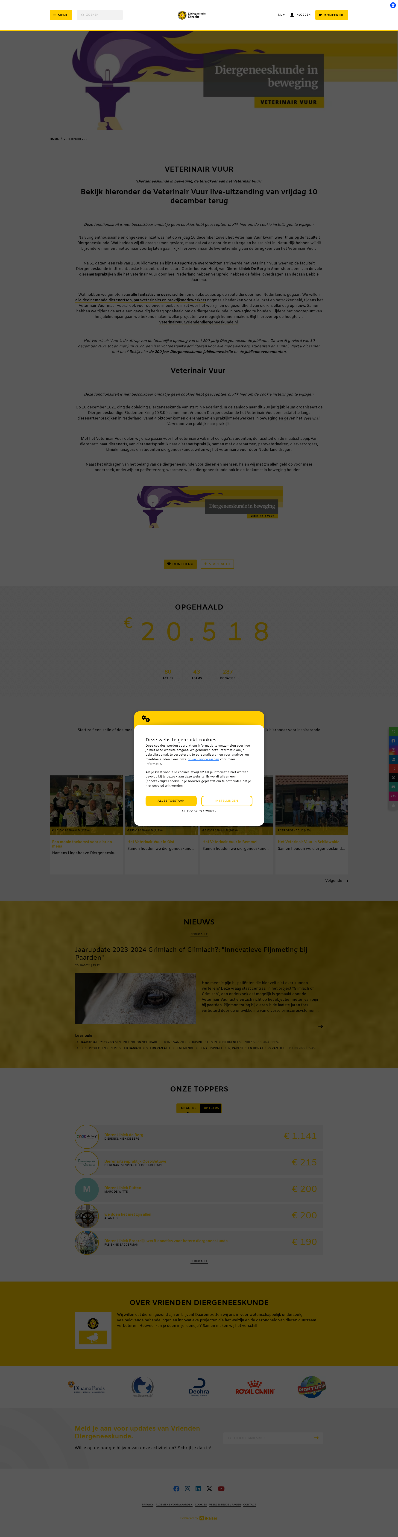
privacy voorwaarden (203, 759)
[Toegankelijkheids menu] (393, 5)
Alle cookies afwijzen (199, 811)
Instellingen (226, 801)
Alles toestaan (171, 801)
